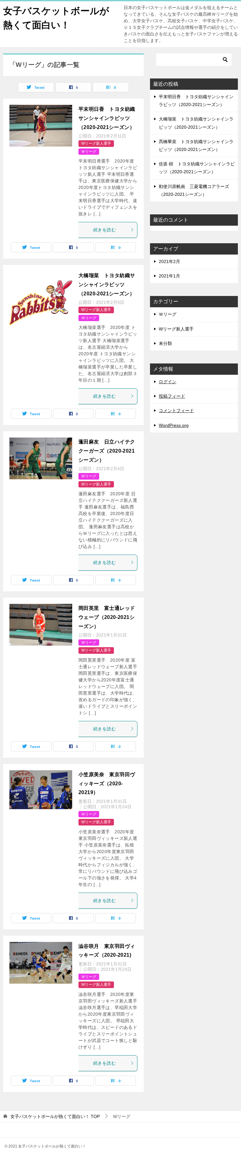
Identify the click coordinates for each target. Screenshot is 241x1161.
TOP (55, 1116)
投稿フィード (172, 396)
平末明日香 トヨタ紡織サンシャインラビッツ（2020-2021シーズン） (106, 118)
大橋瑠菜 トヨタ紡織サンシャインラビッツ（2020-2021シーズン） (109, 284)
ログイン (167, 381)
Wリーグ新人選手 (96, 143)
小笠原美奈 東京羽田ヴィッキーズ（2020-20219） (106, 783)
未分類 (165, 343)
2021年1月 (169, 275)
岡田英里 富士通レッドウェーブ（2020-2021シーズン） (106, 617)
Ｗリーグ (88, 151)
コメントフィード (176, 410)
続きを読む (104, 229)
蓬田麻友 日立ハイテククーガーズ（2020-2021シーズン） (106, 451)
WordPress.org (174, 425)
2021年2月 (169, 261)
